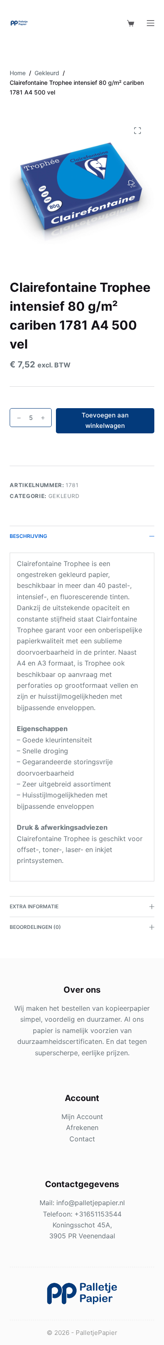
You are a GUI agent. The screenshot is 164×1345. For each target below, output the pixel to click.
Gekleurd (63, 496)
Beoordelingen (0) (35, 927)
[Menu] (150, 23)
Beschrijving (28, 536)
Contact (82, 1139)
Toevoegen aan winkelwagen (105, 420)
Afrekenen (82, 1127)
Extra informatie (34, 906)
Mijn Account (82, 1116)
